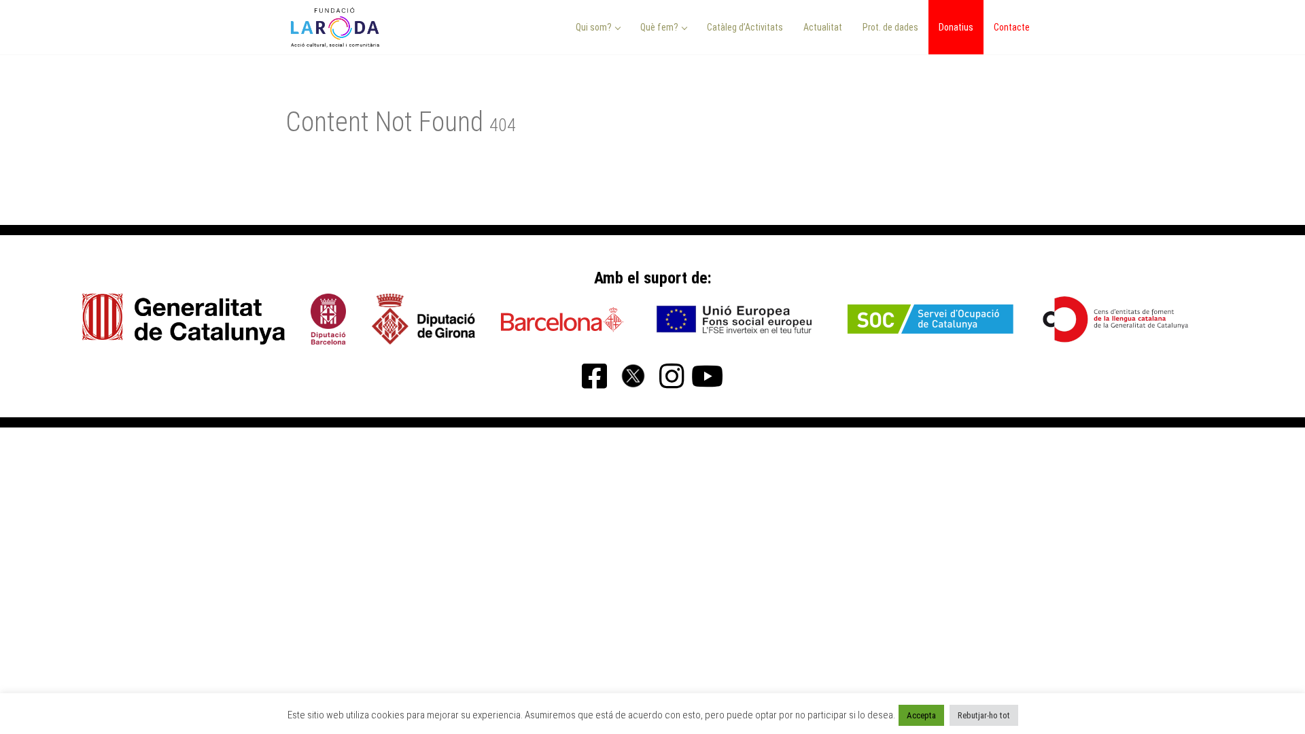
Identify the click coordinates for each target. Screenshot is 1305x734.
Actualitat (822, 27)
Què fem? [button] (660, 27)
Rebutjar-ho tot (984, 715)
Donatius (956, 27)
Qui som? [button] (595, 27)
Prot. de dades (890, 27)
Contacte (1012, 27)
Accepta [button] (921, 715)
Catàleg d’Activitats (745, 27)
